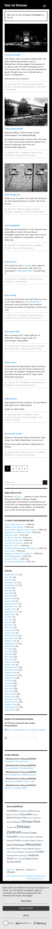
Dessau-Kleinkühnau (34, 818)
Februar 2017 (10, 630)
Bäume (10, 817)
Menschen (15, 349)
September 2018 (12, 585)
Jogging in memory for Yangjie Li (18, 553)
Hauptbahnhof (29, 837)
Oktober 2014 (10, 704)
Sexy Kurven (11, 262)
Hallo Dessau (11, 399)
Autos (30, 811)
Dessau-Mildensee (14, 822)
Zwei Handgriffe (12, 225)
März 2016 (9, 659)
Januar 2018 (10, 601)
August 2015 (10, 678)
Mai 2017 (9, 622)
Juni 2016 (9, 651)
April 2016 (9, 657)
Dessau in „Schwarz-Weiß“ (16, 788)
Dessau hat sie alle (13, 433)
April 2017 (9, 625)
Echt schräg (10, 295)
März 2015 (9, 691)
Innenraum (39, 837)
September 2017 (12, 612)
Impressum (21, 876)
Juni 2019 (9, 577)
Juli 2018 (8, 588)
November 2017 (11, 606)
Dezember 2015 (11, 667)
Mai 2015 (9, 686)
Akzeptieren (26, 908)
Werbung (18, 212)
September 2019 (12, 575)
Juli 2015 (8, 681)
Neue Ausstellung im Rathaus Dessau (20, 775)
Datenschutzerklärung (36, 876)
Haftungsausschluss (35, 878)
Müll (13, 848)
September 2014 (12, 707)
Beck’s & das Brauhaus (14, 524)
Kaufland (10, 841)
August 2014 (10, 710)
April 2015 (9, 688)
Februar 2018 (10, 598)
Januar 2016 (10, 665)
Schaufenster (30, 852)
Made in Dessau (37, 841)
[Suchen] (45, 482)
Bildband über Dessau (14, 527)
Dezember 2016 (11, 635)
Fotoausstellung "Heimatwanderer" (19, 768)
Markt (10, 845)
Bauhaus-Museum (13, 815)
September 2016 (12, 643)
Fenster (8, 248)
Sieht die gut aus (12, 194)
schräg (25, 265)
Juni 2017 (9, 620)
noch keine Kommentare (25, 155)
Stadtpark (33, 855)
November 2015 (11, 670)
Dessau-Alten (20, 817)
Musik (9, 849)
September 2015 (12, 675)
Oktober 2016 (10, 641)
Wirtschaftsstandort (13, 556)
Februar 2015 (10, 694)
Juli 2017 (8, 617)
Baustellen (27, 814)
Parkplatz (24, 849)
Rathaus (31, 849)
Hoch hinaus (10, 362)
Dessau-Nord (30, 821)
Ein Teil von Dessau (13, 538)
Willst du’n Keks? (12, 546)
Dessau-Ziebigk (29, 833)
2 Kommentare (21, 281)
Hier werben (11, 876)
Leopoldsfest (25, 841)
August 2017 (10, 614)
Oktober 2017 (10, 609)
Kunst (16, 318)
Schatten (20, 852)
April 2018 (9, 593)
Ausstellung (23, 811)
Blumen (21, 209)
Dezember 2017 (11, 604)
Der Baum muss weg (13, 540)
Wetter (18, 862)
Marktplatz (19, 844)
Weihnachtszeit (28, 87)
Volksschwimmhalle (14, 129)
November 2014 (11, 702)
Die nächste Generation (15, 561)
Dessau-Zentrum (32, 209)
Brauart (35, 814)
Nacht (18, 849)
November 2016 (11, 638)
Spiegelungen (23, 855)
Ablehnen (26, 901)
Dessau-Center (29, 84)
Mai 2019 (9, 580)
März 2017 (9, 628)
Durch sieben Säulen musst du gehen (20, 530)
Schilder (33, 417)
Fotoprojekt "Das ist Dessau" (17, 761)
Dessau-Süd (36, 153)
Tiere (16, 859)
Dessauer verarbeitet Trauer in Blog (20, 781)
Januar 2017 (10, 633)
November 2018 (11, 582)
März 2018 (9, 596)
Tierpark (21, 859)
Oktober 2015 (10, 673)
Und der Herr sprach (13, 543)
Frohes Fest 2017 (13, 55)
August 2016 (10, 646)
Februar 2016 (10, 662)
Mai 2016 (9, 654)
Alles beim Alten (12, 331)
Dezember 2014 (11, 699)
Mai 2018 (9, 590)
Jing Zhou (17, 497)
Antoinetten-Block (25, 271)
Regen (14, 852)
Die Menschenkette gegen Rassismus (21, 548)
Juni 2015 (9, 683)
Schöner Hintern (11, 559)
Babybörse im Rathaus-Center (17, 532)
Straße (10, 858)
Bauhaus (37, 811)
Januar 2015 (10, 696)
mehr (26, 915)
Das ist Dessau (16, 5)
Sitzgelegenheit (12, 856)
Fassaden (17, 87)
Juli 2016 (8, 649)
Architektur (25, 153)
